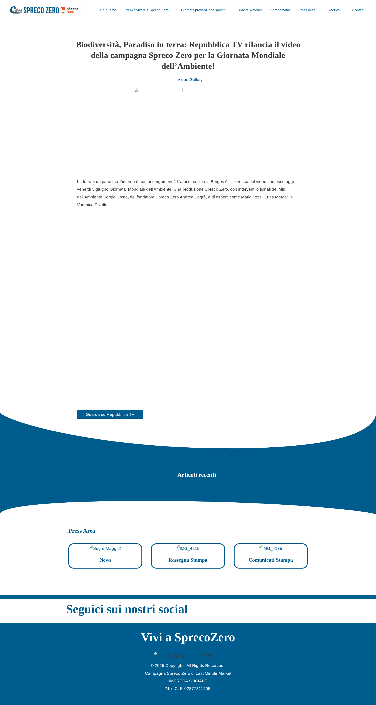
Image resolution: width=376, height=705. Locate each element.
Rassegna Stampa (187, 560)
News (105, 560)
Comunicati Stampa (270, 560)
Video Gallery (190, 79)
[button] (171, 10)
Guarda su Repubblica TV (110, 414)
